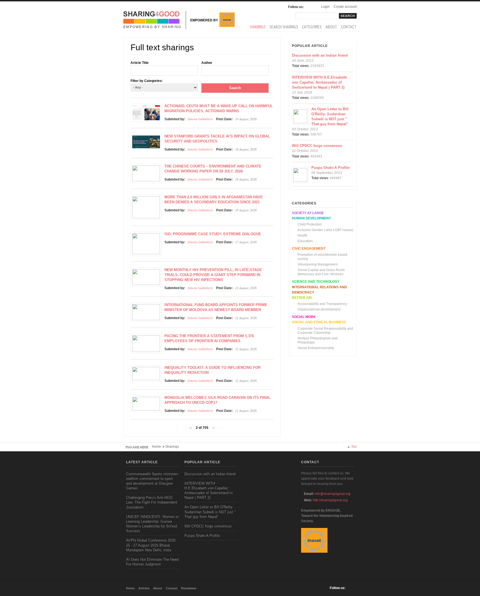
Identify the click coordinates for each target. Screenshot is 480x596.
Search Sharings (283, 26)
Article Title (140, 63)
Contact (349, 26)
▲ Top (352, 447)
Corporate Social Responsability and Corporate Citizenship (325, 331)
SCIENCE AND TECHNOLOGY (315, 282)
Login (325, 7)
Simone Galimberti (200, 119)
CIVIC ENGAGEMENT (309, 249)
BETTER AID (302, 298)
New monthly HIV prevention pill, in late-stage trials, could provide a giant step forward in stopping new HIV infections (213, 275)
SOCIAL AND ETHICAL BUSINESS (319, 322)
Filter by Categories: (147, 81)
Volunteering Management (318, 264)
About (331, 26)
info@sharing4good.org (333, 494)
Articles (143, 588)
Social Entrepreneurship (316, 348)
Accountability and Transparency (322, 304)
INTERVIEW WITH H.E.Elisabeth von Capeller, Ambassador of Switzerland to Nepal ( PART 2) (319, 82)
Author (206, 63)
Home (156, 447)
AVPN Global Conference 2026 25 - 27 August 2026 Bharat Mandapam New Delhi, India (151, 545)
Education (305, 241)
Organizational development (319, 309)
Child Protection (310, 224)
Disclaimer (188, 588)
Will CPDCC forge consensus (317, 146)
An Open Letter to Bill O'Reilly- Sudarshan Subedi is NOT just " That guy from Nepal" (210, 512)
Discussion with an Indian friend (320, 55)
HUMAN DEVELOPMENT (311, 218)
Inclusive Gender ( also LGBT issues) (325, 230)
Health (303, 235)
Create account (345, 7)
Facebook (309, 7)
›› (213, 428)
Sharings (258, 26)
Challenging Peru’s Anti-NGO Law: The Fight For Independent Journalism (151, 502)
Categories (312, 26)
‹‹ (190, 428)
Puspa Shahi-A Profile (330, 168)
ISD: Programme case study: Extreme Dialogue (212, 234)
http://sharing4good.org (330, 500)
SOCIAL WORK (304, 317)
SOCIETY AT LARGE (308, 213)
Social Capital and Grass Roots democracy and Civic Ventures (321, 272)
